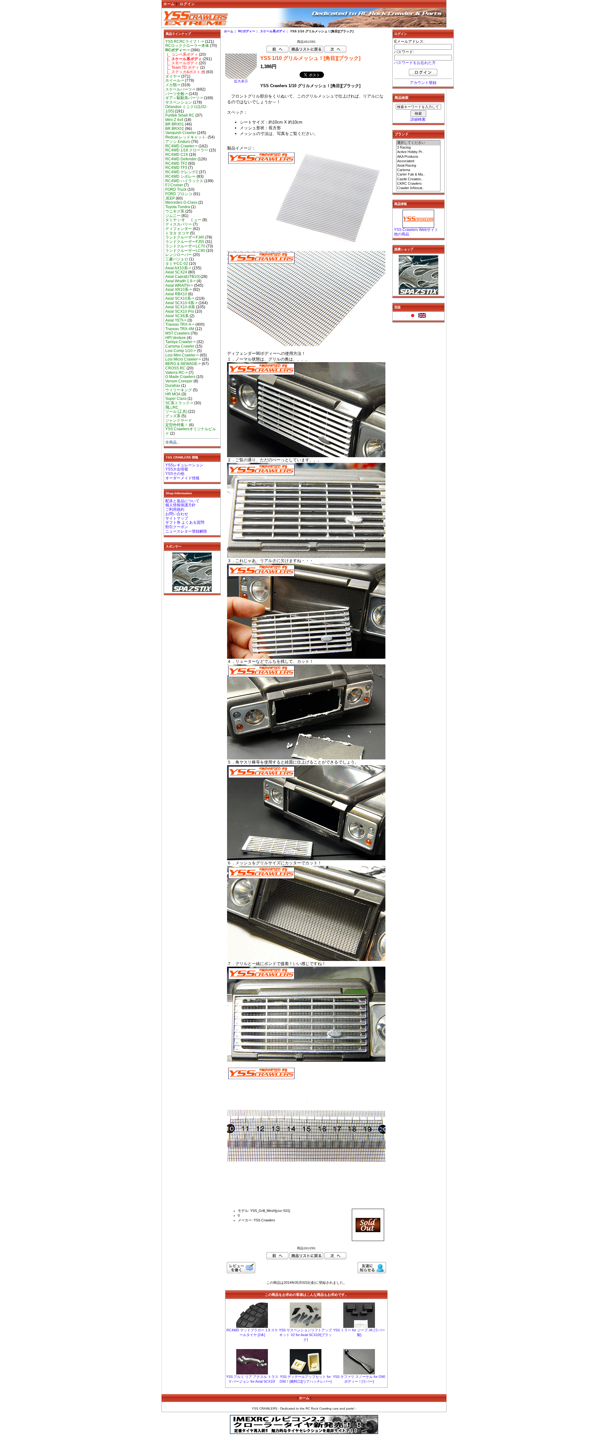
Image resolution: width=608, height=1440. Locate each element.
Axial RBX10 (176, 294)
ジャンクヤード (178, 420)
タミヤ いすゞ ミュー (183, 220)
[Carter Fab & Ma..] (418, 174)
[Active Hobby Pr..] (418, 152)
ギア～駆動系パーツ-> (184, 98)
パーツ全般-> (176, 94)
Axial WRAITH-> (179, 285)
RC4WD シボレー (180, 176)
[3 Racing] (418, 147)
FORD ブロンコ (178, 194)
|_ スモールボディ (181, 63)
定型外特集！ (176, 425)
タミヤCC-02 (176, 263)
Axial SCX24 (176, 272)
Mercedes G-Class (181, 202)
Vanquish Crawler (180, 133)
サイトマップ (176, 518)
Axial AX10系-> (178, 268)
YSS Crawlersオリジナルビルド (190, 431)
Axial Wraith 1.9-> (180, 281)
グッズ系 (172, 416)
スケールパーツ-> (180, 89)
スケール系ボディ (272, 31)
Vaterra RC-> (176, 372)
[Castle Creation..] (418, 179)
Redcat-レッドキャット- (186, 137)
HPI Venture (175, 338)
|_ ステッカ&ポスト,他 (185, 72)
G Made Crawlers (180, 376)
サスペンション (178, 102)
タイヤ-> (172, 76)
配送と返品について (182, 501)
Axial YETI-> (176, 320)
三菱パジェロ (176, 259)
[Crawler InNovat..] (418, 188)
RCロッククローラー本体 (187, 45)
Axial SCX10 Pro (179, 311)
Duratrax (172, 385)
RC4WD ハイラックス (184, 181)
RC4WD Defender (181, 159)
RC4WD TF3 (176, 167)
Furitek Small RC (179, 115)
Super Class (176, 398)
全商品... (172, 442)
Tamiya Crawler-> (180, 342)
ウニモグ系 (174, 211)
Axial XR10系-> (178, 289)
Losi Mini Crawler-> (182, 355)
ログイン (187, 4)
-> (177, 50)
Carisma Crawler (179, 346)
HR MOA (172, 394)
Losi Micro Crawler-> (183, 359)
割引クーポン (176, 527)
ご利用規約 (174, 509)
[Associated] (418, 161)
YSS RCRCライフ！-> (184, 41)
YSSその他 (174, 473)
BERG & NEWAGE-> (183, 364)
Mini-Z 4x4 (174, 120)
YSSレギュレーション (184, 465)
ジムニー (172, 216)
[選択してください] (418, 142)
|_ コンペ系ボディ (181, 54)
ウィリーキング (178, 390)
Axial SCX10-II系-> (181, 303)
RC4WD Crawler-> (181, 146)
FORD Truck (176, 189)
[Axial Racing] (418, 165)
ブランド (401, 134)
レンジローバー (178, 255)
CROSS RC (175, 368)
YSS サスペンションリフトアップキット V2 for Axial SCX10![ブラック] (305, 1334)
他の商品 (401, 234)
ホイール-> (174, 80)
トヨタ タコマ (177, 233)
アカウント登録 (423, 82)
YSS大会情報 (176, 469)
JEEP (170, 198)
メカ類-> (172, 85)
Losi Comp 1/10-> (180, 351)
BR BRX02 (174, 128)
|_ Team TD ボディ (182, 67)
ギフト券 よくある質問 (184, 522)
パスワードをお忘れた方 (415, 63)
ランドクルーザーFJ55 (184, 242)
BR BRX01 (174, 124)
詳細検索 (418, 119)
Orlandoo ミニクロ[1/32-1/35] (186, 109)
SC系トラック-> (179, 403)
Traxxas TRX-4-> (179, 324)
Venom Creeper (179, 381)
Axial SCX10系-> (179, 298)
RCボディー (246, 31)
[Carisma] (418, 170)
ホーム (169, 4)
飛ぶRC (172, 407)
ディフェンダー (178, 229)
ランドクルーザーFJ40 (184, 237)
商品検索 (401, 97)
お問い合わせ (176, 514)
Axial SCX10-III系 (180, 307)
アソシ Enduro (177, 141)
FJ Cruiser (174, 185)
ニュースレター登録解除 (186, 531)
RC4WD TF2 (176, 163)
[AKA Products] (418, 157)
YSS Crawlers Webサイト (416, 229)
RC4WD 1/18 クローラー (186, 150)
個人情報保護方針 (180, 505)
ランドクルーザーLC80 (185, 250)
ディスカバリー (178, 224)
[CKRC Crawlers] (418, 184)
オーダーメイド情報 (182, 478)
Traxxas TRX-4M (179, 329)
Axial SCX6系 (177, 316)
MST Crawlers (177, 333)
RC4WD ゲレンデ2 (181, 172)
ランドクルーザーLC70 (185, 246)
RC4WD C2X (176, 154)
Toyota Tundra (177, 207)
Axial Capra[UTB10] (182, 276)
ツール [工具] (176, 411)
